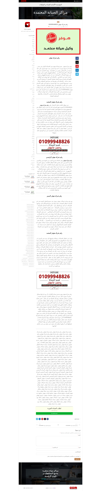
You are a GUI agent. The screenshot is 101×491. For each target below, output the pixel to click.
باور (33, 63)
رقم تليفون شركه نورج (31, 241)
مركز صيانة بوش (31, 263)
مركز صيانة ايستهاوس (31, 259)
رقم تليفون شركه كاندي (30, 233)
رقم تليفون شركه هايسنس (30, 245)
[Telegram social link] (74, 1)
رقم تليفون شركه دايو (31, 217)
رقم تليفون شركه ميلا (31, 240)
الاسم (79, 447)
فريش (33, 121)
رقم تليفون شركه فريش (30, 230)
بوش (33, 70)
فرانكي (33, 118)
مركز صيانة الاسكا (31, 254)
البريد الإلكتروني (55, 447)
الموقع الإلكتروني (77, 451)
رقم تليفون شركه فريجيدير (30, 228)
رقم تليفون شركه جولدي (30, 214)
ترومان (33, 76)
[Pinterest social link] (77, 1)
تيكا (33, 85)
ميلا (33, 149)
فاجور (33, 114)
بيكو (33, 74)
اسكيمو (33, 45)
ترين (33, 77)
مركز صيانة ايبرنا (25, 258)
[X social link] (78, 1)
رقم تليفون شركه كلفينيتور (30, 235)
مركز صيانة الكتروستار (31, 256)
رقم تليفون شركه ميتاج (31, 238)
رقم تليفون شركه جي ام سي (30, 215)
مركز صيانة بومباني (25, 263)
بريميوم (33, 68)
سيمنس (33, 110)
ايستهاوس (32, 59)
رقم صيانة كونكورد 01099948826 (27, 187)
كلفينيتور (33, 136)
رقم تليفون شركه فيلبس (30, 232)
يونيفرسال (32, 167)
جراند (33, 87)
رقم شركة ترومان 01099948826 (27, 182)
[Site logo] (24, 1)
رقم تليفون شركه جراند (31, 209)
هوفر (49, 15)
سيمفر (33, 108)
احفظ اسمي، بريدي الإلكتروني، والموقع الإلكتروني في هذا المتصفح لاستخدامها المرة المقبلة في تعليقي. (63, 456)
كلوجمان (33, 138)
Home (52, 15)
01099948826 (43, 478)
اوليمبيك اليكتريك (31, 54)
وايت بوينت (32, 160)
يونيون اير (32, 169)
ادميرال (33, 41)
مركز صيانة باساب (23, 259)
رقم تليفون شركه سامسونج (30, 219)
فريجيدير (33, 119)
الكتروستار (32, 50)
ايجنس (33, 57)
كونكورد (33, 141)
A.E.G (33, 37)
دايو (33, 96)
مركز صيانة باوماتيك (31, 261)
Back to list (58, 425)
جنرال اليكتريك (32, 88)
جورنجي (33, 90)
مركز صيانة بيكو (31, 264)
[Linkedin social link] (75, 1)
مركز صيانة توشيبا (31, 266)
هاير (33, 152)
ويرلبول (33, 165)
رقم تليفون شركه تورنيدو (30, 206)
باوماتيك (33, 65)
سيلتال (33, 107)
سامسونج (32, 99)
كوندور (33, 140)
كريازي (33, 134)
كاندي (33, 130)
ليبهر (33, 143)
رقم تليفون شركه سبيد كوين (30, 220)
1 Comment (24, 178)
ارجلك (33, 43)
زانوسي (33, 98)
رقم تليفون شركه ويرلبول (30, 251)
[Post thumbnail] (32, 177)
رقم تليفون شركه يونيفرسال (30, 253)
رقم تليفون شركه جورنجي (30, 212)
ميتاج (33, 147)
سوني (33, 105)
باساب (33, 61)
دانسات (33, 94)
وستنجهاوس (32, 163)
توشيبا (33, 83)
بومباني (33, 72)
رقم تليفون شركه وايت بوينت (30, 248)
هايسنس (33, 154)
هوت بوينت (32, 156)
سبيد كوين (32, 101)
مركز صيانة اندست (31, 258)
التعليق (79, 435)
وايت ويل (32, 162)
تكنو (33, 79)
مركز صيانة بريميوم (24, 261)
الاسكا (33, 46)
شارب (33, 112)
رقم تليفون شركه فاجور (30, 227)
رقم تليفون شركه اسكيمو (30, 204)
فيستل (33, 125)
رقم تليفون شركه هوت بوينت (30, 246)
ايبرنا (33, 55)
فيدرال (33, 123)
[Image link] (73, 487)
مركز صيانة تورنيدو (25, 264)
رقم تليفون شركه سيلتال (30, 222)
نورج (33, 151)
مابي (33, 145)
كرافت (33, 132)
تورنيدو (33, 81)
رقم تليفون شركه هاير (31, 243)
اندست (33, 52)
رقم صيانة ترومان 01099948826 (27, 176)
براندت (33, 66)
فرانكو (33, 116)
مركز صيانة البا (25, 254)
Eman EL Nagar (60, 26)
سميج (33, 103)
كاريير (33, 129)
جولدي (33, 92)
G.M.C (33, 39)
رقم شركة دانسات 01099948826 (27, 192)
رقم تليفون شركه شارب (30, 225)
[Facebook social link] (79, 1)
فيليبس (33, 127)
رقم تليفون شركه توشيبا (30, 207)
